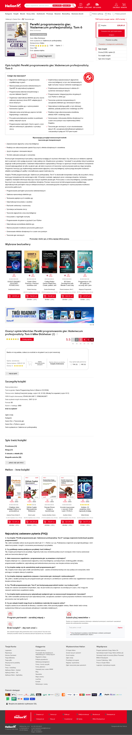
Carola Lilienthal (46, 515)
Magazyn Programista (85, 289)
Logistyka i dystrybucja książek (105, 665)
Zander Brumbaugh (49, 289)
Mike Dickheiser (39, 38)
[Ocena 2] (38, 46)
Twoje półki (8, 660)
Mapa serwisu (40, 676)
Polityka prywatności (42, 659)
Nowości (58, 14)
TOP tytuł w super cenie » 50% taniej (110, 19)
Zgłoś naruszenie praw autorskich (76, 665)
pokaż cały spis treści (16, 462)
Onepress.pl (39, 714)
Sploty (80, 719)
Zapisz (120, 627)
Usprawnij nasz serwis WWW (44, 669)
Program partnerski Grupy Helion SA (107, 650)
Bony (109, 14)
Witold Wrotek (85, 515)
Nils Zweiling (73, 289)
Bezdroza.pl (96, 714)
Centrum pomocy (41, 650)
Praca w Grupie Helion (103, 662)
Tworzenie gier (19, 421)
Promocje (49, 14)
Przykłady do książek (72, 660)
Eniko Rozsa (18, 515)
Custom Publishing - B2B (103, 660)
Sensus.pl (53, 714)
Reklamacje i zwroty (42, 684)
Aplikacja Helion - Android (12, 670)
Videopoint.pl (40, 719)
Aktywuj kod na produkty (12, 662)
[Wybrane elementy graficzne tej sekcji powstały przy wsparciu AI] (93, 324)
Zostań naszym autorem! (73, 653)
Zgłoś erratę (9, 415)
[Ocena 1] (36, 46)
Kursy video (31, 14)
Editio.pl (66, 714)
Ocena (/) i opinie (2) (106, 52)
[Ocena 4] (43, 46)
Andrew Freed (11, 515)
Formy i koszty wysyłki (42, 664)
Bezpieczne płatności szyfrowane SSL (23, 704)
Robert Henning (31, 289)
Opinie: (59, 45)
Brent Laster (31, 515)
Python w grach (19, 424)
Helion (42, 43)
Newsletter (39, 674)
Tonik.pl (125, 726)
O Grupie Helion (70, 650)
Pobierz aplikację (97, 14)
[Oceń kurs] (12, 339)
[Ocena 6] (47, 46)
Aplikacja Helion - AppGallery (13, 675)
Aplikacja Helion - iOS (11, 672)
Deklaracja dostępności (43, 662)
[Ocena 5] (45, 46)
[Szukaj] (73, 5)
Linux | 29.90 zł (57, 5)
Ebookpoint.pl (111, 714)
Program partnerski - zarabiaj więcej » (26, 617)
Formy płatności (40, 667)
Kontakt (38, 681)
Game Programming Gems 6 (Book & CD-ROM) (32, 390)
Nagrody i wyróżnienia (72, 662)
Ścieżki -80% (66, 5)
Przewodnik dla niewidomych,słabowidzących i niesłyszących (45, 653)
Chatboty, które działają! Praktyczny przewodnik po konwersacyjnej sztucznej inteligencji (14, 511)
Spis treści (104, 59)
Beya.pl (52, 719)
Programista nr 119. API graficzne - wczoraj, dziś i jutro (85, 283)
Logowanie (8, 650)
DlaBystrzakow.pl (84, 714)
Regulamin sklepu (41, 657)
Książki (16, 14)
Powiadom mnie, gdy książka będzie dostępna (111, 33)
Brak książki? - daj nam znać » (22, 628)
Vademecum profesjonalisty (52, 40)
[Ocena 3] (41, 46)
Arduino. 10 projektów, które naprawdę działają (85, 509)
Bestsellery (66, 14)
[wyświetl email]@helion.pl (42, 728)
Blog (37, 672)
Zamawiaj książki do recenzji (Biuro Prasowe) (110, 655)
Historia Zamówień (10, 655)
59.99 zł (15, 296)
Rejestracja (8, 653)
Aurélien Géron (67, 515)
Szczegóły (104, 55)
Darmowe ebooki (77, 14)
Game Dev (9, 421)
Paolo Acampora (64, 289)
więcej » (91, 634)
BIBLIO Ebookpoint (102, 658)
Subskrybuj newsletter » (78, 617)
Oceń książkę (70, 655)
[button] (92, 261)
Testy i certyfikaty (10, 667)
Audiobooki (41, 14)
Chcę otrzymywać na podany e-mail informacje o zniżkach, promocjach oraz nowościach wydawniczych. (90, 633)
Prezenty (8, 665)
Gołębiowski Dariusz (14, 289)
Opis (102, 49)
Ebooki (22, 14)
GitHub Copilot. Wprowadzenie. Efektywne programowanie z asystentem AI (32, 511)
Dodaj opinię (27, 339)
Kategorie (8, 14)
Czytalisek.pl (68, 719)
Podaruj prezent (120, 14)
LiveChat (38, 679)
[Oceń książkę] (42, 45)
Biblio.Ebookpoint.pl (99, 719)
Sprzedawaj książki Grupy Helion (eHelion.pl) (109, 653)
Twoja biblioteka (10, 658)
